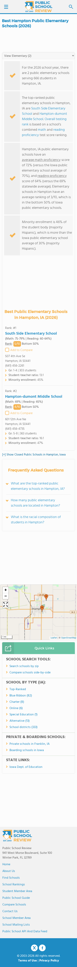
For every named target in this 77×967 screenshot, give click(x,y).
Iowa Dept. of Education (25, 767)
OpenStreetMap (68, 638)
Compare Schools (14, 904)
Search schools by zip (24, 666)
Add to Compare (21, 350)
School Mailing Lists (16, 924)
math (42, 130)
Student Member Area (17, 891)
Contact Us (10, 911)
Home (6, 864)
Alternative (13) (19, 721)
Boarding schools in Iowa (26, 750)
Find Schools (11, 878)
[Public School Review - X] (34, 948)
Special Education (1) (23, 714)
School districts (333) (23, 727)
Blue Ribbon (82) (20, 695)
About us (8, 871)
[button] (46, 597)
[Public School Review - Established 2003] (38, 7)
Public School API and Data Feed (24, 931)
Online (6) (16, 708)
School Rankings (13, 884)
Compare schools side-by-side (30, 672)
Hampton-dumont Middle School (33, 396)
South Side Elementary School (31, 333)
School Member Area (16, 918)
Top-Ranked (17, 689)
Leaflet (54, 638)
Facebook (42, 948)
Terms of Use (27, 960)
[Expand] (5, 605)
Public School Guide (16, 898)
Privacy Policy (49, 960)
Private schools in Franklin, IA (29, 744)
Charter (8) (16, 702)
